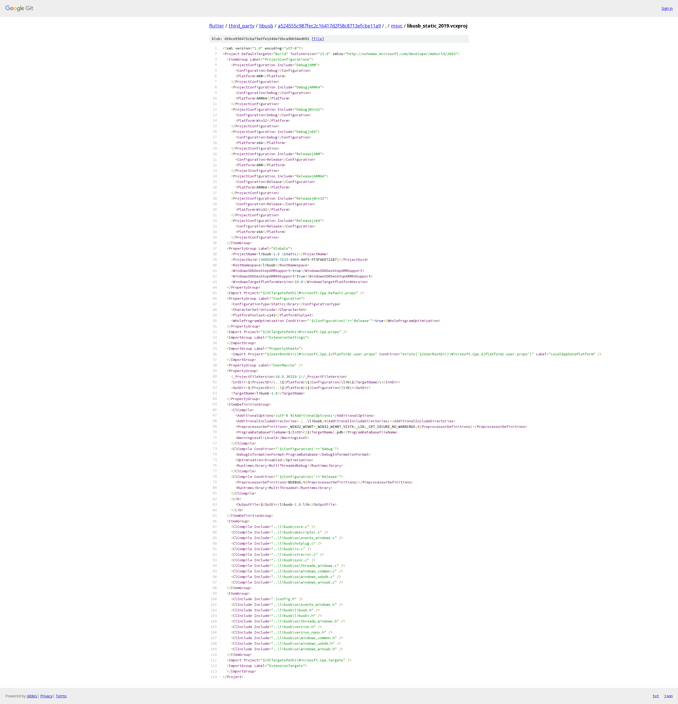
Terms (61, 695)
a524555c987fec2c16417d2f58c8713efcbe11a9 (329, 26)
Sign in (667, 8)
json (668, 695)
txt (656, 695)
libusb (266, 26)
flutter (216, 26)
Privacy (46, 695)
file (318, 39)
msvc (397, 26)
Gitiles (32, 695)
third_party (242, 26)
